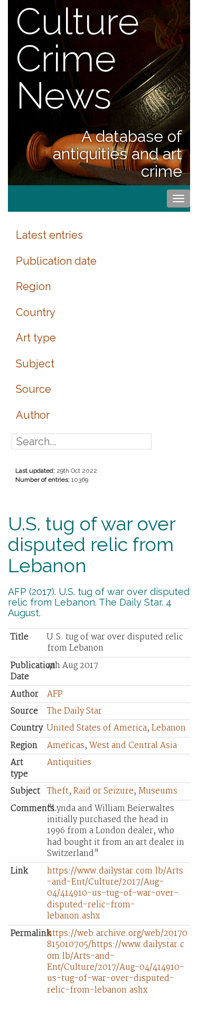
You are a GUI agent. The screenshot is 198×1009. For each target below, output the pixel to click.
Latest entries (49, 235)
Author (33, 415)
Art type (36, 337)
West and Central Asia (133, 745)
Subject (35, 363)
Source (33, 389)
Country (35, 312)
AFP (54, 694)
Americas (65, 745)
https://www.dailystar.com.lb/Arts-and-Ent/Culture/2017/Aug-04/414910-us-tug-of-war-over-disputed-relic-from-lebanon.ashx (115, 893)
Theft (58, 791)
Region (33, 286)
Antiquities (69, 762)
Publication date (56, 261)
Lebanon (169, 728)
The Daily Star (74, 711)
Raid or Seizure (103, 791)
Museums (157, 791)
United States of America (97, 728)
